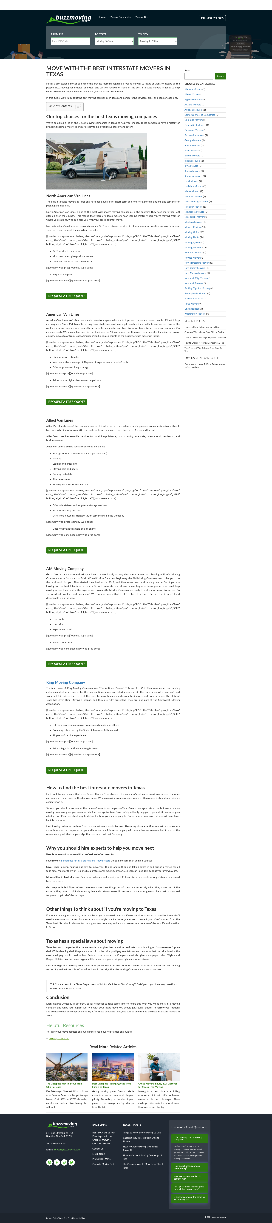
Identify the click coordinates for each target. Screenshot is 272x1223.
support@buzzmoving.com (67, 1150)
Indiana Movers (192, 161)
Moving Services (193, 247)
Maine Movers (192, 191)
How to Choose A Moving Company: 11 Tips (204, 343)
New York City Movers (196, 278)
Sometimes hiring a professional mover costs (85, 860)
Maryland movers (193, 196)
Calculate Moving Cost (103, 1164)
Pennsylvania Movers (195, 293)
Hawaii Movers (192, 145)
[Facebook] (57, 1162)
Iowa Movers (191, 166)
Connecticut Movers (195, 125)
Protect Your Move (101, 1159)
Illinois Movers (192, 156)
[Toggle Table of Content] (76, 106)
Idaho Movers (191, 151)
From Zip (57, 34)
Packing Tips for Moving (197, 288)
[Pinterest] (49, 1162)
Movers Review (192, 227)
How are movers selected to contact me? (187, 1177)
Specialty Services (193, 298)
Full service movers (194, 135)
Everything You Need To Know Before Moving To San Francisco (204, 365)
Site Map (81, 1218)
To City (143, 34)
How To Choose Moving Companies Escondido (205, 338)
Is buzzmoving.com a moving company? (188, 1138)
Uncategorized (191, 309)
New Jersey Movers (194, 268)
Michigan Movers (193, 207)
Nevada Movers (192, 258)
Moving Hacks (191, 237)
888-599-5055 (58, 1144)
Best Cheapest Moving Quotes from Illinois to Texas (111, 1085)
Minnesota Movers (194, 212)
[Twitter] (71, 1162)
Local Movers (191, 181)
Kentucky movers (193, 176)
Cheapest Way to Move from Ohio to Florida (204, 332)
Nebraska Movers (193, 252)
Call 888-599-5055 (212, 18)
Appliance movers (193, 100)
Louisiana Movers (193, 186)
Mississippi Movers (194, 217)
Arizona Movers (192, 105)
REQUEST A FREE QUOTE (66, 296)
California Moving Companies (199, 115)
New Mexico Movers (195, 273)
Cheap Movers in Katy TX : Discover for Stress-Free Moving (157, 1085)
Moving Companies (120, 17)
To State (100, 34)
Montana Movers (193, 222)
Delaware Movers (193, 130)
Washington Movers (195, 314)
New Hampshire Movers (197, 263)
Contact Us (97, 1149)
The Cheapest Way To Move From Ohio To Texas (64, 1085)
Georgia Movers (192, 140)
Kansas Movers (192, 171)
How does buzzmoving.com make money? (187, 1167)
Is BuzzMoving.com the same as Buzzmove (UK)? (189, 1198)
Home (102, 17)
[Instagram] (64, 1162)
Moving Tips (141, 17)
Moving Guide (191, 232)
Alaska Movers (192, 94)
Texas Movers (191, 304)
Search (188, 70)
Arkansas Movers (193, 110)
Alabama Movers (193, 89)
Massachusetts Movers (196, 202)
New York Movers (193, 283)
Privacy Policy (52, 1218)
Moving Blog (98, 1154)
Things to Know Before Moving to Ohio (201, 327)
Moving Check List (59, 1038)
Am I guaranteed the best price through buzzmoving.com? (189, 1188)
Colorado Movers (193, 120)
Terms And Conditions (67, 1218)
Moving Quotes (192, 242)
